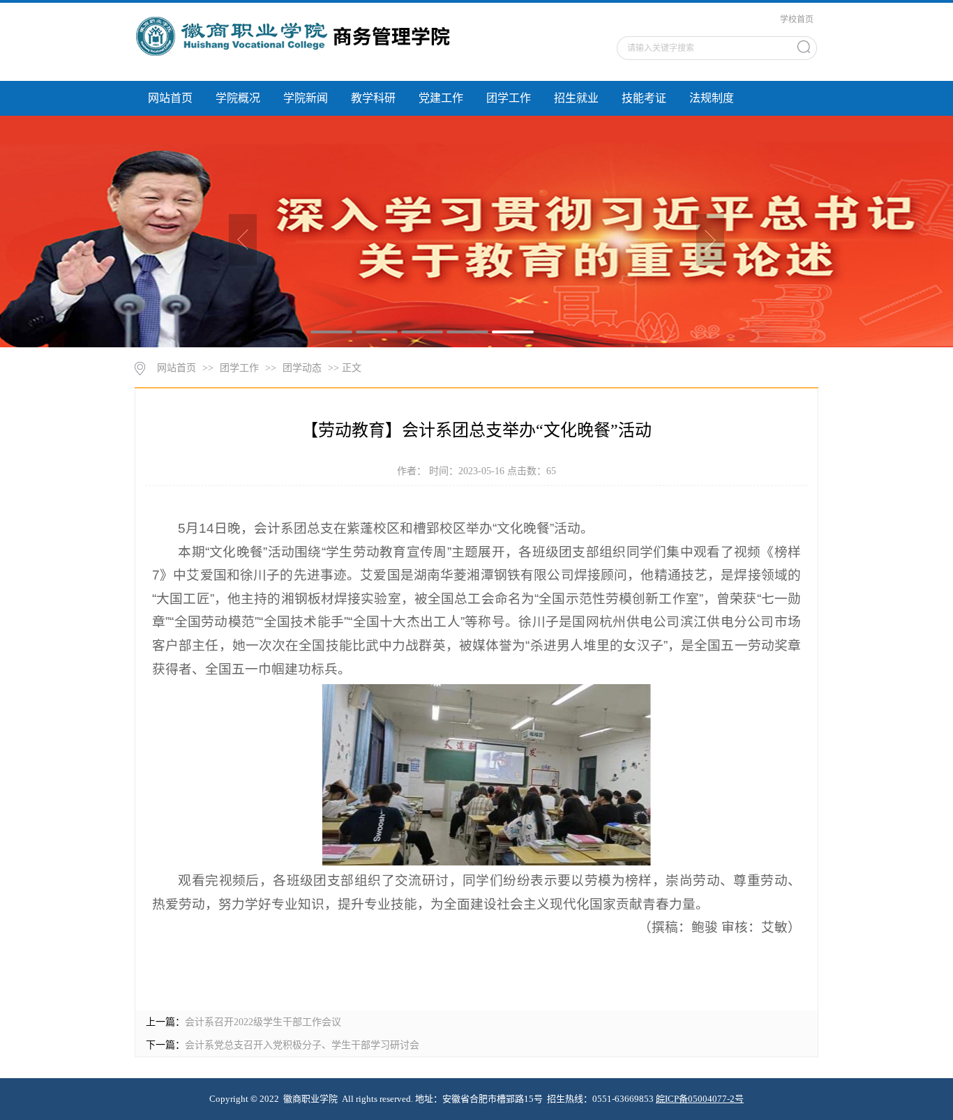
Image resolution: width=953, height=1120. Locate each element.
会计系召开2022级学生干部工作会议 (263, 1022)
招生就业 (576, 98)
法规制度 (711, 98)
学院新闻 (305, 98)
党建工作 (441, 98)
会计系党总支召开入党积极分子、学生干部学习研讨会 (302, 1045)
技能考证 (644, 98)
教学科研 (373, 98)
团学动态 (302, 368)
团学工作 (508, 98)
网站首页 (170, 98)
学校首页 (796, 19)
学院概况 (238, 98)
